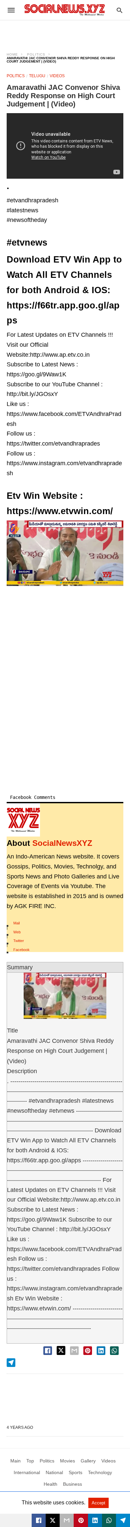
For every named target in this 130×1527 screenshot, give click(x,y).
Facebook (21, 950)
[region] (65, 32)
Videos (57, 76)
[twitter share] (61, 1350)
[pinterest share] (87, 1350)
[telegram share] (11, 1362)
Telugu (37, 76)
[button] (65, 553)
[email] (67, 1520)
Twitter (18, 941)
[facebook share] (47, 1350)
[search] (119, 10)
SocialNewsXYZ (62, 843)
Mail (16, 923)
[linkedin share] (101, 1350)
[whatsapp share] (114, 1350)
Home (12, 54)
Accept (98, 1502)
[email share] (74, 1350)
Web (17, 932)
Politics (36, 54)
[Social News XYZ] (64, 10)
